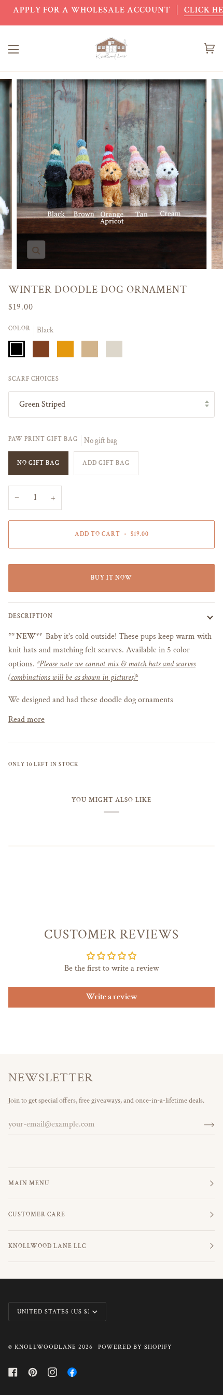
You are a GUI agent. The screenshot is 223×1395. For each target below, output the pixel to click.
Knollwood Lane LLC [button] (47, 1246)
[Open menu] (23, 48)
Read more (26, 719)
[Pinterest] (32, 1372)
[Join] (201, 1124)
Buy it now (111, 578)
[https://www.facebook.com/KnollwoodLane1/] (72, 1372)
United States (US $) (53, 1312)
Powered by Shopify (135, 1347)
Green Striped (42, 404)
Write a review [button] (111, 996)
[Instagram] (52, 1372)
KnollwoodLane (45, 1347)
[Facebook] (13, 1372)
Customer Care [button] (36, 1214)
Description (30, 616)
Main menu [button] (29, 1183)
